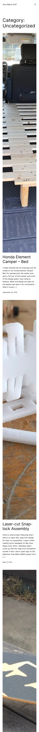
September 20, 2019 (10, 292)
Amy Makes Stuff (10, 4)
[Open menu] (35, 4)
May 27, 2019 (7, 562)
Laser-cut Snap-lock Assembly (17, 526)
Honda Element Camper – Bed (17, 259)
